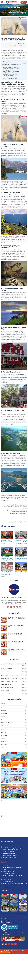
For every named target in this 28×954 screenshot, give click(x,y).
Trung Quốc (5, 726)
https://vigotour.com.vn (21, 513)
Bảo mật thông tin (18, 932)
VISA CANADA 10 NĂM (7, 694)
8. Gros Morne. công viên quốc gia (10, 77)
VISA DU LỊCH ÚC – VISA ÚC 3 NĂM (10, 675)
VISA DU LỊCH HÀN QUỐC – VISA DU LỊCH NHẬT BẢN (14, 664)
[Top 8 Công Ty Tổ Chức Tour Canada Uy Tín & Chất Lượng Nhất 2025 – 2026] (21, 531)
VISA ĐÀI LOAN (5, 691)
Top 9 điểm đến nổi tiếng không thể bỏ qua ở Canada (12, 65)
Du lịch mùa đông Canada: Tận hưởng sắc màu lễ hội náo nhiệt (21, 558)
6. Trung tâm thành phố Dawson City (11, 74)
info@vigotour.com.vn (21, 511)
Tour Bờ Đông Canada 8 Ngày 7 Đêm (16, 626)
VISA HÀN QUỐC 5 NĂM (7, 687)
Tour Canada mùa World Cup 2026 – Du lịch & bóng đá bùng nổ (7, 558)
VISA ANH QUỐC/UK (7, 669)
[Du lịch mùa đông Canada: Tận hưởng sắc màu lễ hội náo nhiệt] (21, 548)
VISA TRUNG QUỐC (6, 672)
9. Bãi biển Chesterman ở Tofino (10, 78)
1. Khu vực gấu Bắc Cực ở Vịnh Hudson (11, 67)
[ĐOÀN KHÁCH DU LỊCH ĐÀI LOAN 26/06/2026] (23, 907)
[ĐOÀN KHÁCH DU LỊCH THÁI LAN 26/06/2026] (14, 907)
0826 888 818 (11, 853)
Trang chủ (3, 11)
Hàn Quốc (4, 716)
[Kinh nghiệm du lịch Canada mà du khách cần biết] (7, 531)
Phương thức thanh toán (7, 932)
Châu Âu (4, 713)
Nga (3, 729)
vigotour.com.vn (11, 857)
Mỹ (3, 707)
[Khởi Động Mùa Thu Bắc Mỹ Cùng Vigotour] (21, 563)
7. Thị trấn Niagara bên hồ (8, 75)
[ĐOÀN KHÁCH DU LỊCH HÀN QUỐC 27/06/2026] (5, 907)
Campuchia (5, 748)
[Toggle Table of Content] (23, 62)
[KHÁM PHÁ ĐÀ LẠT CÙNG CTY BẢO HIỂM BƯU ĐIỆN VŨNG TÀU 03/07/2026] (23, 898)
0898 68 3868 (10, 851)
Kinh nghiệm (10, 11)
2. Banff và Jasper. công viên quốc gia (11, 68)
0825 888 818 (10, 879)
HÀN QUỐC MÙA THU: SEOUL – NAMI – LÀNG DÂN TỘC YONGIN (16, 618)
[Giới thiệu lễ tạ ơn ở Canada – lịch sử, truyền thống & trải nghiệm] (7, 563)
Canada (4, 710)
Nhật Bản (4, 735)
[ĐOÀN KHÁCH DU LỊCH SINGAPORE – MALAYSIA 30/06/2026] (14, 898)
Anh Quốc (4, 738)
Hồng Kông (5, 744)
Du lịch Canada (18, 11)
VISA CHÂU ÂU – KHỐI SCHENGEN (10, 678)
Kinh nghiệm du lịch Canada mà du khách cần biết (6, 542)
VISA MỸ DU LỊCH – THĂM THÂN (9, 681)
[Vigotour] (11, 2)
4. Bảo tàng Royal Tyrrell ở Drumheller (11, 71)
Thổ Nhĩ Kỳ (4, 704)
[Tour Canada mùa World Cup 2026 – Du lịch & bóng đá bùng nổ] (7, 548)
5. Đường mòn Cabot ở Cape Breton (10, 72)
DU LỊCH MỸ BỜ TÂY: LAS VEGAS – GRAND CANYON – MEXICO (17, 642)
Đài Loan (4, 741)
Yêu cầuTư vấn (23, 2)
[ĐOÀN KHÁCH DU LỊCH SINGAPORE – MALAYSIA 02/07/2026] (5, 898)
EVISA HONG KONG (6, 684)
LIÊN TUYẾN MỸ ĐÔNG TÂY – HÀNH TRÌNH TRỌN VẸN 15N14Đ (17, 650)
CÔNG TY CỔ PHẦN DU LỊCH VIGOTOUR (14, 597)
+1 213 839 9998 (11, 871)
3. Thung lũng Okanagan (8, 70)
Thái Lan (4, 732)
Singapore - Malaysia (7, 722)
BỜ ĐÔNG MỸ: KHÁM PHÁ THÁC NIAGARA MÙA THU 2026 (16, 634)
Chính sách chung (6, 934)
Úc (3, 719)
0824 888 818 (10, 887)
